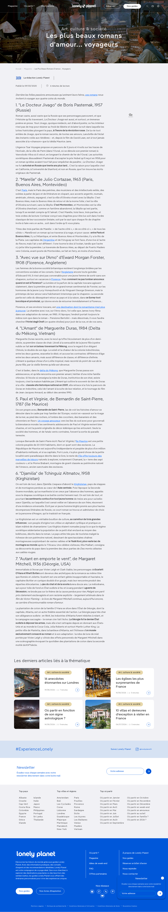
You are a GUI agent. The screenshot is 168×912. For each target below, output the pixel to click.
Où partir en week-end (138, 807)
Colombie (24, 810)
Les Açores (79, 817)
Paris (24, 190)
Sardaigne (79, 810)
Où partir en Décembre (138, 804)
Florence (56, 279)
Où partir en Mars (109, 804)
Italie (36, 801)
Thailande (38, 820)
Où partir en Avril (108, 807)
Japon (36, 804)
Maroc (36, 807)
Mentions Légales (37, 906)
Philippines (38, 810)
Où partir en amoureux (138, 810)
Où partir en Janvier (110, 798)
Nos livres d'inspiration (50, 891)
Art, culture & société (84, 29)
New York (62, 829)
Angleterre (67, 272)
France (22, 817)
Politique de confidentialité (56, 906)
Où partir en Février (110, 801)
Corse (60, 807)
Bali (59, 801)
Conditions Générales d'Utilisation (82, 906)
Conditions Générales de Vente (109, 906)
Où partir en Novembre (139, 801)
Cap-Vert (23, 804)
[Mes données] (158, 6)
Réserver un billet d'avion (135, 863)
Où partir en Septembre (112, 823)
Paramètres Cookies (130, 906)
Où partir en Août (109, 820)
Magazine (28, 69)
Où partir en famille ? (137, 817)
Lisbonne (61, 810)
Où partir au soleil (136, 814)
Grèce (22, 820)
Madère (78, 826)
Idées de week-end (98, 863)
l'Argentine (49, 240)
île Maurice (82, 441)
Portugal (37, 814)
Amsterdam (63, 798)
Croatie (23, 801)
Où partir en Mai (108, 810)
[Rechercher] (147, 6)
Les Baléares (80, 820)
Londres (61, 814)
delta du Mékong (49, 370)
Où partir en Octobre (137, 798)
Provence (79, 804)
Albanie (23, 798)
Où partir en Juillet (109, 817)
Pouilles (78, 801)
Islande (37, 798)
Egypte (22, 814)
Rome (77, 807)
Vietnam (78, 829)
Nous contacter (130, 874)
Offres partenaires (98, 874)
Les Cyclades (64, 804)
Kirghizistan (80, 484)
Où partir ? (94, 853)
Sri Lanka (38, 817)
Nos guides (132, 6)
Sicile (77, 814)
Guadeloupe (63, 817)
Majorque (61, 820)
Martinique (62, 823)
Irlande (22, 823)
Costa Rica (24, 807)
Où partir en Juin (108, 814)
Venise (77, 823)
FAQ (91, 869)
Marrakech (62, 826)
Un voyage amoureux (49, 421)
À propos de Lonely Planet (136, 853)
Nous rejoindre (129, 869)
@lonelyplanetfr (146, 749)
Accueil (18, 69)
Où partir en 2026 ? (136, 820)
